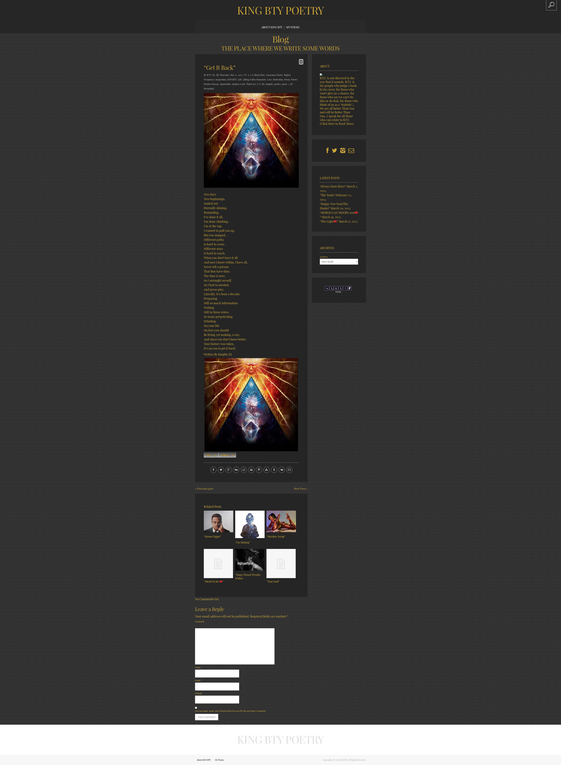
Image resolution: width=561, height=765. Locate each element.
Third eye (251, 84)
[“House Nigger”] (218, 521)
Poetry (294, 79)
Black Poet (259, 75)
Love (269, 79)
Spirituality (225, 84)
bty (263, 84)
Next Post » (301, 488)
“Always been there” (333, 186)
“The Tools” (327, 195)
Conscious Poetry (274, 75)
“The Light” (329, 221)
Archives (324, 257)
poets (284, 84)
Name (198, 667)
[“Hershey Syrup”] (281, 521)
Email (198, 680)
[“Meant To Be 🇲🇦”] (218, 563)
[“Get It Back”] (251, 140)
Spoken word (238, 84)
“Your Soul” (272, 581)
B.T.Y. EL (211, 75)
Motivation (278, 79)
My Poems (292, 27)
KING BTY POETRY (280, 10)
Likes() (211, 455)
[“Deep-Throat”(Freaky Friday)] (250, 560)
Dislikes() (227, 455)
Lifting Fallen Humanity (254, 79)
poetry (277, 84)
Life (240, 79)
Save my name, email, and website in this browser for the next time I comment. (230, 711)
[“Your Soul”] (281, 563)
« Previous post (204, 488)
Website (198, 693)
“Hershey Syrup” (275, 536)
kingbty (269, 84)
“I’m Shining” (242, 542)
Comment (199, 621)
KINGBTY (232, 79)
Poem (287, 79)
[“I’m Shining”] (250, 524)
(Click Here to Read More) (337, 124)
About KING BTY (272, 27)
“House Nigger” (212, 536)
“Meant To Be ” (213, 581)
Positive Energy (211, 84)
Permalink (209, 88)
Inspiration (220, 79)
